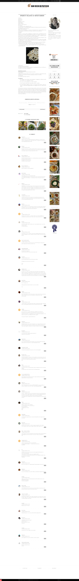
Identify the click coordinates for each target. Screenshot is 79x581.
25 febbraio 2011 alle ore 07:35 (26, 511)
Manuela (23, 469)
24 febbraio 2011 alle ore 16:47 (26, 477)
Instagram (58, 75)
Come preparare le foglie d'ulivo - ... (31, 128)
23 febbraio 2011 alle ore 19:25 (26, 156)
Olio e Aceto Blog (25, 240)
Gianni (23, 309)
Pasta (31, 104)
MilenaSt (23, 330)
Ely (22, 213)
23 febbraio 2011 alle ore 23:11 (25, 348)
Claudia (23, 256)
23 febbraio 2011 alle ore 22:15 (26, 322)
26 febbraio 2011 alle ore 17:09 (26, 543)
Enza (22, 402)
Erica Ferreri (26, 113)
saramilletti (24, 269)
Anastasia (23, 339)
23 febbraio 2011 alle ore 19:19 (25, 147)
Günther (23, 422)
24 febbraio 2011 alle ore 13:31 (25, 432)
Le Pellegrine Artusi (26, 374)
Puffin (23, 221)
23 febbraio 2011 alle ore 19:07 (26, 138)
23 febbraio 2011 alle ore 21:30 (26, 281)
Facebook (50, 75)
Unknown (23, 414)
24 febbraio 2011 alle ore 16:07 (26, 470)
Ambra (23, 291)
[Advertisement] (53, 47)
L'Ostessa (23, 194)
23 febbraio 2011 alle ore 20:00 (26, 174)
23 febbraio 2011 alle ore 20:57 (26, 241)
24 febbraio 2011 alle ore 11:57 (25, 415)
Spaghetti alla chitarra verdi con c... (22, 128)
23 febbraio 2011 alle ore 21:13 (25, 249)
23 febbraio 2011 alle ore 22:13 (26, 310)
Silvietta (23, 517)
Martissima (24, 485)
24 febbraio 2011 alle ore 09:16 (26, 375)
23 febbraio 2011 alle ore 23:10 (26, 340)
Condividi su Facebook (23, 102)
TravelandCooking (25, 542)
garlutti (23, 382)
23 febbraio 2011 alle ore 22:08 (26, 292)
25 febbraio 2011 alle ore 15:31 (25, 536)
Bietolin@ (24, 173)
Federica (23, 321)
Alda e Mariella (25, 155)
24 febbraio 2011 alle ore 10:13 (26, 383)
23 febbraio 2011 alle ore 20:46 (26, 222)
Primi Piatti (34, 104)
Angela (23, 183)
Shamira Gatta (24, 440)
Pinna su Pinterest (42, 102)
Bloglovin (54, 78)
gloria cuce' (24, 354)
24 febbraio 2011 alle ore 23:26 (26, 504)
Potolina (23, 510)
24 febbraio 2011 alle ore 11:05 (26, 403)
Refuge (23, 146)
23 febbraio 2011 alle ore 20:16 (26, 205)
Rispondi (45, 142)
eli (22, 449)
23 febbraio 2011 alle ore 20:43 (26, 214)
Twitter (54, 75)
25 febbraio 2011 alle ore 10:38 (26, 518)
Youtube (59, 78)
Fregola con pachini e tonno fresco (41, 128)
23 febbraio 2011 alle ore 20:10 (26, 184)
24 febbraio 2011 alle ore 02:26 (26, 355)
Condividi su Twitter (33, 102)
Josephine (23, 280)
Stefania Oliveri (25, 347)
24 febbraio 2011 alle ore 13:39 (26, 441)
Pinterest (50, 78)
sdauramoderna (25, 248)
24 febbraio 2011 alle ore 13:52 (26, 450)
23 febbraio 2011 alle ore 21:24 (26, 270)
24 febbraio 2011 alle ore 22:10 (26, 486)
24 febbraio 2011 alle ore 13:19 (25, 423)
